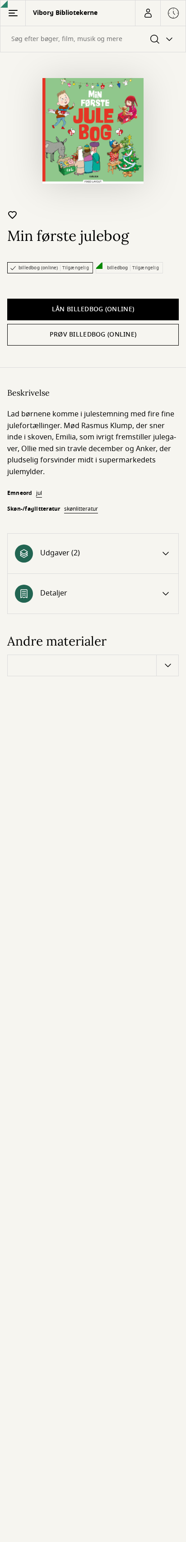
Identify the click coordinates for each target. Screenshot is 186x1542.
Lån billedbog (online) (93, 309)
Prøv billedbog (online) (93, 334)
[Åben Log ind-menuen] (147, 13)
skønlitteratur (81, 509)
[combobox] (93, 39)
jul (39, 493)
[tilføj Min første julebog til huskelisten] (12, 214)
